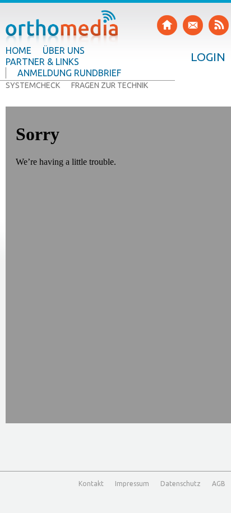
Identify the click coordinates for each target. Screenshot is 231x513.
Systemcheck (33, 85)
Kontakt (91, 483)
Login (208, 56)
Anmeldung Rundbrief (69, 73)
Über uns (64, 50)
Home (18, 50)
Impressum (132, 483)
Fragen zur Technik (109, 85)
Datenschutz (180, 483)
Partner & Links (42, 62)
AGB (218, 483)
